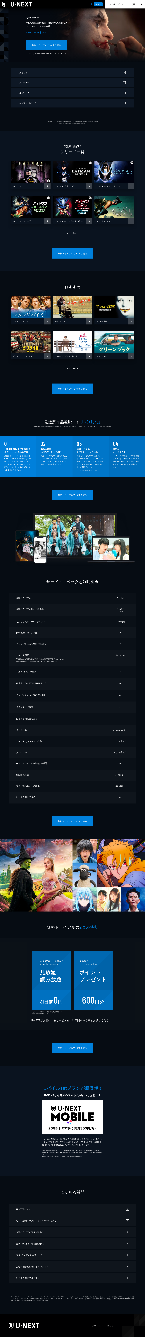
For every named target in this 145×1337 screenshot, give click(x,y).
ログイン (98, 4)
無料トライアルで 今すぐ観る (123, 4)
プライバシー (101, 1325)
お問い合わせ (109, 1325)
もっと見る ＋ (72, 233)
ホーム (87, 1325)
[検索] (91, 4)
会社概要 (94, 1325)
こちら (64, 53)
